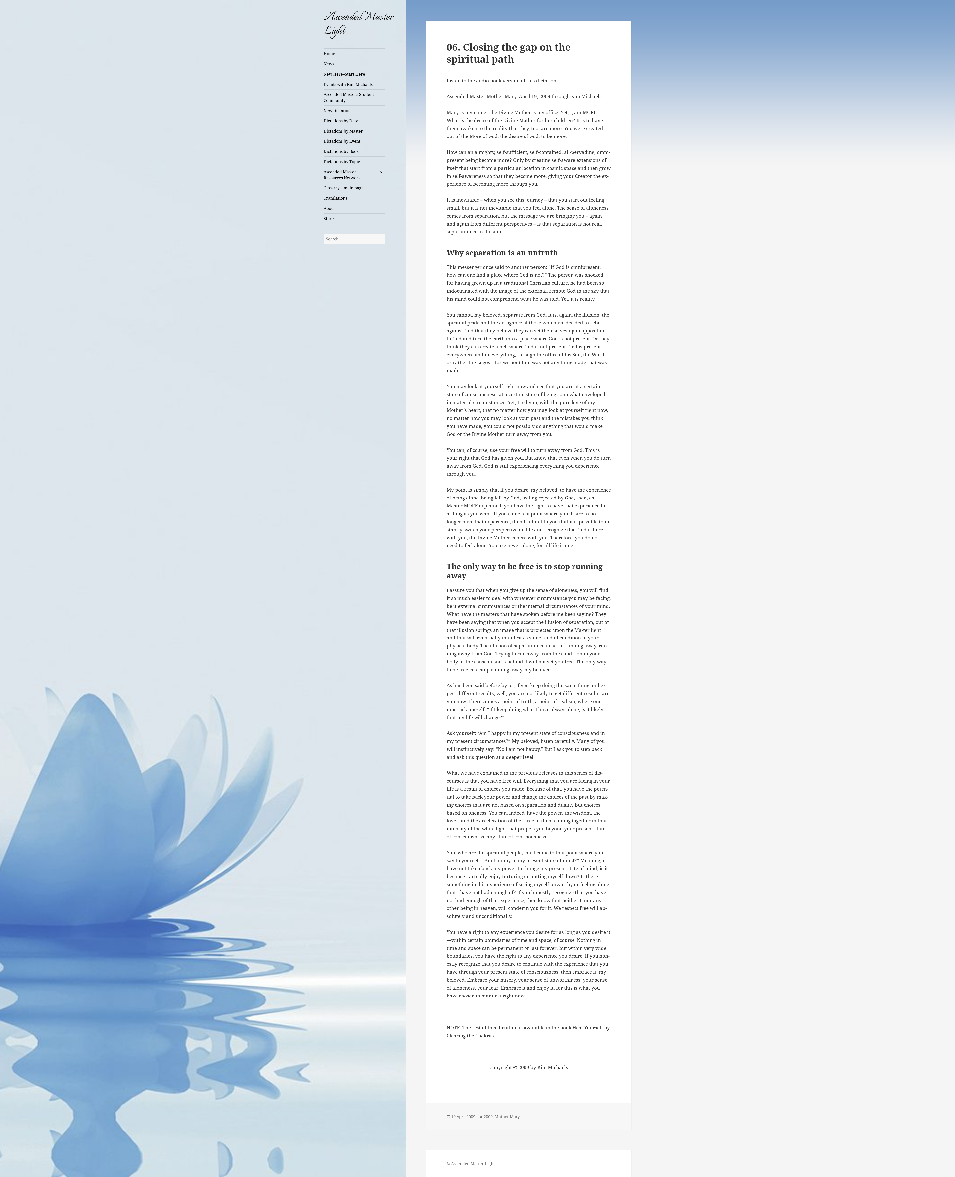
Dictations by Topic (342, 161)
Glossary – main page (344, 188)
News (329, 64)
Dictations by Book (341, 151)
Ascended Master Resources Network (342, 175)
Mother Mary (507, 1116)
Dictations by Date (341, 121)
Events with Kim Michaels (348, 84)
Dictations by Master (343, 131)
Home (329, 53)
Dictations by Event (342, 141)
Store (329, 218)
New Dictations (338, 110)
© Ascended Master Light (471, 1163)
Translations (335, 198)
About (329, 208)
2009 (488, 1116)
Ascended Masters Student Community (349, 97)
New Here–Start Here (344, 74)
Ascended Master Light (358, 24)
